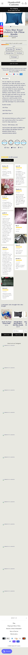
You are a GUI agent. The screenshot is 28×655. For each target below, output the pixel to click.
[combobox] (18, 331)
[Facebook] (1, 23)
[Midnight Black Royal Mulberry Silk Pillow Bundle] (18, 315)
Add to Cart (6, 334)
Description (5, 78)
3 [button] (13, 26)
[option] (14, 9)
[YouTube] (1, 29)
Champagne (14, 57)
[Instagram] (1, 26)
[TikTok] (1, 35)
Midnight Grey (9, 53)
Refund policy (14, 634)
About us (14, 618)
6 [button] (17, 26)
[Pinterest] (1, 32)
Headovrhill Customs (14, 3)
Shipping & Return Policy (14, 626)
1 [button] (10, 26)
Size (14, 46)
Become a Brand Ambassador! (14, 628)
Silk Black (18, 49)
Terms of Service (14, 631)
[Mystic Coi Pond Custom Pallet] (6, 315)
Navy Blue (10, 49)
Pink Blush (19, 53)
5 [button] (16, 26)
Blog (14, 623)
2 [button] (12, 26)
